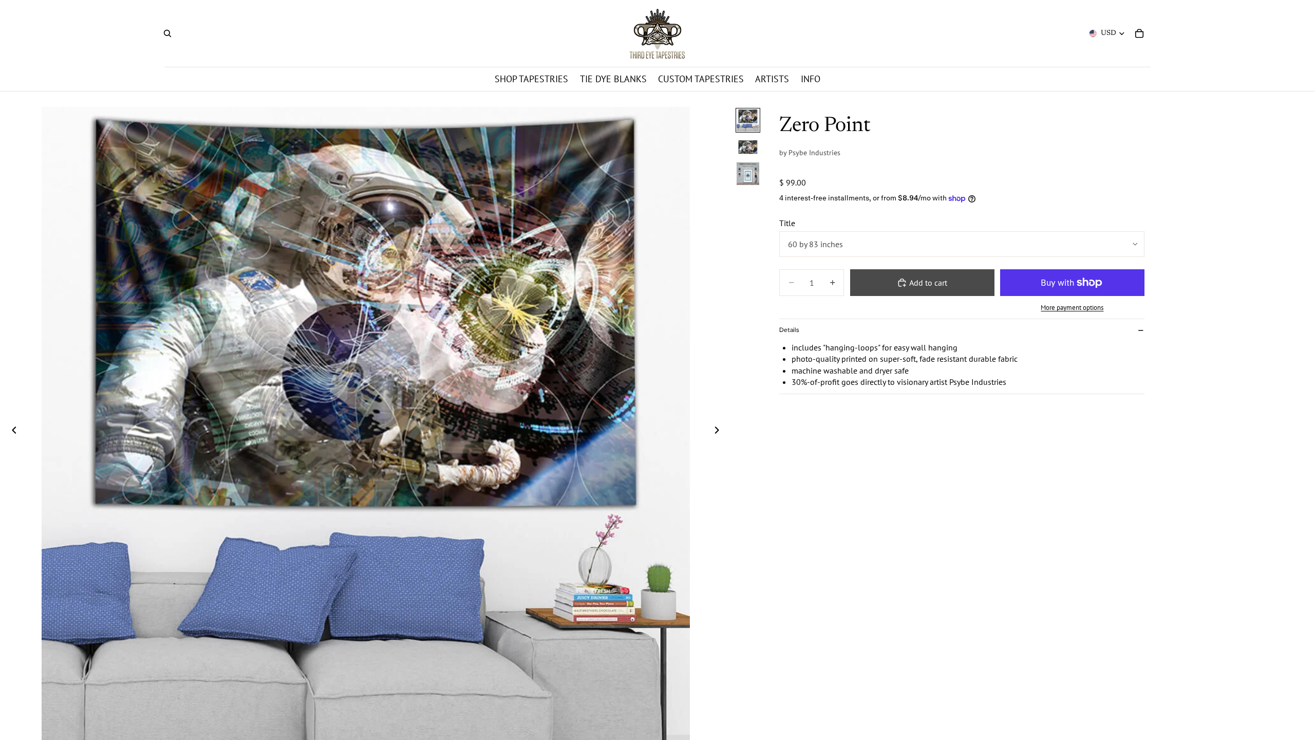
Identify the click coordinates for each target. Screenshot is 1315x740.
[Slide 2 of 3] (748, 147)
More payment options (1072, 307)
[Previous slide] (11, 431)
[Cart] (1139, 33)
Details (789, 330)
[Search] (167, 33)
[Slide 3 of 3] (748, 173)
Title (787, 223)
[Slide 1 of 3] (748, 120)
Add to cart (928, 283)
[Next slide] (719, 431)
